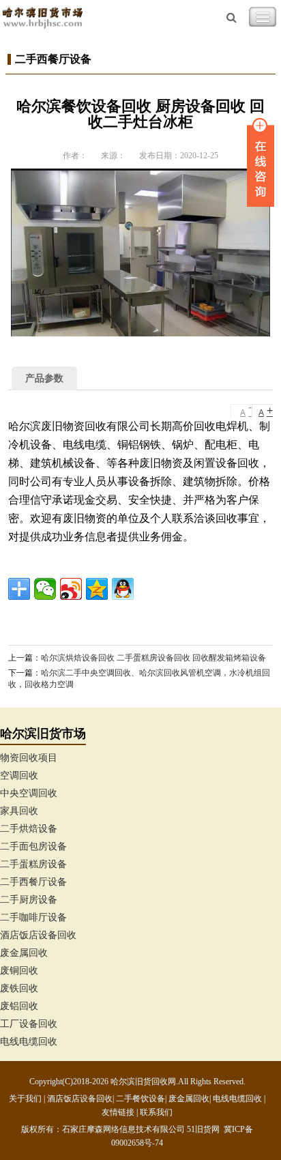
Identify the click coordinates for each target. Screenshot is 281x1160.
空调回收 (19, 775)
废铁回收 (19, 988)
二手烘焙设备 (28, 829)
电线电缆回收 (28, 1041)
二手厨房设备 (28, 900)
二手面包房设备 (33, 846)
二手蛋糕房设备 (33, 864)
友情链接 (118, 1112)
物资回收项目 (28, 758)
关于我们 (25, 1098)
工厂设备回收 (28, 1024)
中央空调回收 (28, 793)
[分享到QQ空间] (97, 589)
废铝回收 (19, 1006)
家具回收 (19, 811)
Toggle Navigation (262, 17)
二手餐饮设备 (140, 1098)
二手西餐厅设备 (33, 882)
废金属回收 (24, 953)
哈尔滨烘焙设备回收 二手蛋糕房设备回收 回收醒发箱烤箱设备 (153, 658)
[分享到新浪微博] (71, 589)
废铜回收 (19, 971)
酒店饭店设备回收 (38, 935)
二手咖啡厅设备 (33, 917)
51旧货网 (203, 1129)
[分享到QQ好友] (123, 589)
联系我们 (156, 1112)
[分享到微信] (45, 589)
